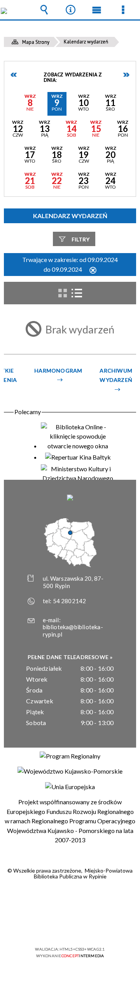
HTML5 (57, 926)
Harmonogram (58, 370)
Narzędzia (70, 10)
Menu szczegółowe (123, 10)
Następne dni (126, 75)
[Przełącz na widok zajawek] (62, 293)
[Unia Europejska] (70, 786)
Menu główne (97, 10)
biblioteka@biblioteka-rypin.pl (73, 630)
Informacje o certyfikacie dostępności (70, 899)
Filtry (80, 239)
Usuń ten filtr (93, 270)
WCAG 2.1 (94, 926)
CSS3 (69, 926)
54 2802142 (69, 600)
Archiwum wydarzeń (116, 375)
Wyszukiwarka (44, 10)
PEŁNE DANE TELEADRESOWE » (70, 657)
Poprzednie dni (14, 75)
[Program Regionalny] (70, 756)
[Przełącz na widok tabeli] (76, 293)
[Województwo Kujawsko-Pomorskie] (70, 771)
